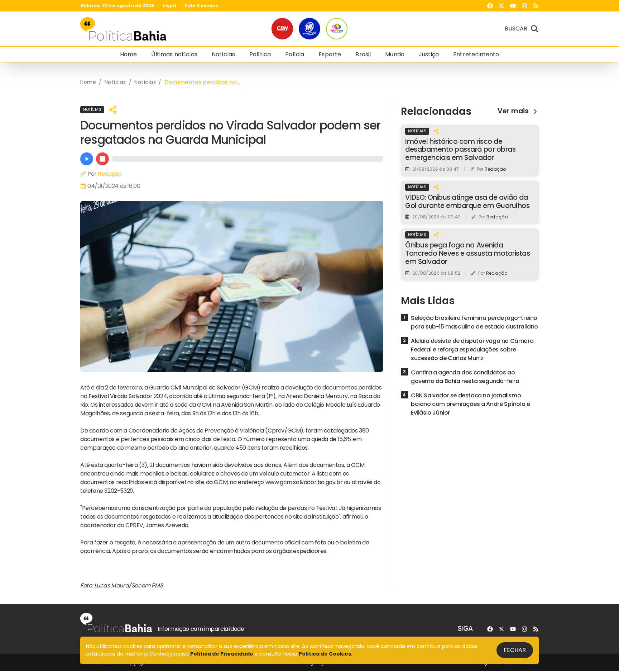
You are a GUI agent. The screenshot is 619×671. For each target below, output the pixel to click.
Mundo (394, 54)
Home (128, 54)
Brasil (363, 54)
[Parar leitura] (102, 158)
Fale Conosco (201, 5)
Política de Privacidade (221, 653)
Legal (169, 5)
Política (260, 54)
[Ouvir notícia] (86, 158)
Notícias (223, 54)
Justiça (429, 54)
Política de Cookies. (325, 653)
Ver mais (513, 111)
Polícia (294, 54)
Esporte (329, 54)
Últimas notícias (174, 54)
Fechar (515, 650)
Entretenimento (476, 54)
